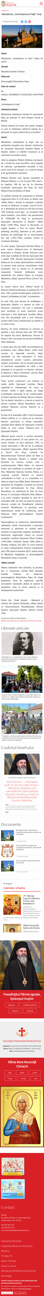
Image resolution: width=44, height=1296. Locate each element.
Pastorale (15, 1011)
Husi (25, 621)
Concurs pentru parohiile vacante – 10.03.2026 (28, 862)
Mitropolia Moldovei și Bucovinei (18, 1270)
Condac (23, 1078)
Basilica (5, 1251)
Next (40, 37)
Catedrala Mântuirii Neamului (17, 1246)
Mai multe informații (25, 1288)
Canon (34, 1073)
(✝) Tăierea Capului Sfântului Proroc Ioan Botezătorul (31, 900)
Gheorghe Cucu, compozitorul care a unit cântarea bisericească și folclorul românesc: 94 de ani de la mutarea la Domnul (20, 659)
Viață (10, 1073)
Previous (4, 37)
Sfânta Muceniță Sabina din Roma (31, 926)
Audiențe (30, 1011)
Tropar (10, 1078)
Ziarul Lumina (8, 1266)
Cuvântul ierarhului (30, 1005)
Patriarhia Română (11, 1241)
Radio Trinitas (8, 1261)
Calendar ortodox (14, 888)
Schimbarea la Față (34, 621)
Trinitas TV (6, 1256)
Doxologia (6, 1275)
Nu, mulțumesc (20, 1293)
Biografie (11, 1005)
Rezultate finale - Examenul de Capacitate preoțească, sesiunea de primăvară (28, 832)
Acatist (22, 1073)
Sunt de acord (7, 1293)
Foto (35, 1078)
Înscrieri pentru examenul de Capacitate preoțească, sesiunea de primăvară (28, 847)
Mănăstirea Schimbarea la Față (12, 621)
